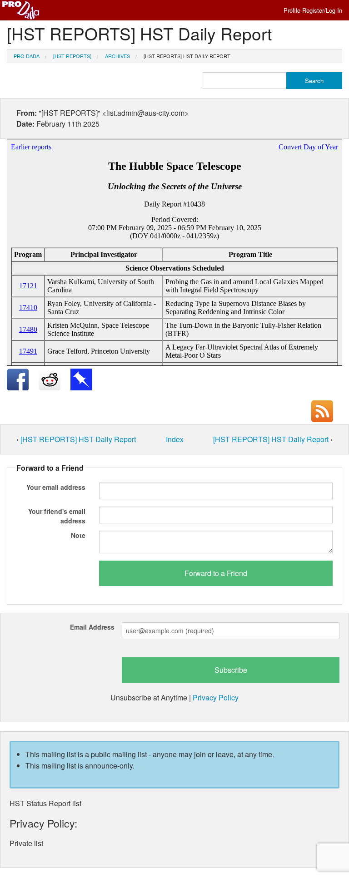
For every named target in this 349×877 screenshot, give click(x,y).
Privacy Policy (216, 697)
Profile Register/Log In (313, 10)
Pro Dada (27, 55)
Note (78, 535)
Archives (117, 55)
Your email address (55, 487)
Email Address (92, 626)
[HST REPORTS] (72, 55)
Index (175, 439)
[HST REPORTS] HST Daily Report (187, 55)
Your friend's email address (56, 516)
